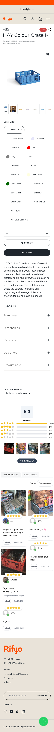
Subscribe (42, 695)
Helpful (7, 542)
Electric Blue (16, 130)
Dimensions (12, 327)
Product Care (12, 364)
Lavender (40, 139)
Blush (33, 166)
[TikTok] (17, 711)
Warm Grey (16, 202)
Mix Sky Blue (39, 202)
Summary (10, 315)
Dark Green (16, 184)
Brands (7, 670)
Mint (30, 157)
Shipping (15, 41)
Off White (15, 148)
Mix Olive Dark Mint (19, 220)
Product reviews (10, 474)
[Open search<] (25, 18)
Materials (10, 340)
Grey (13, 157)
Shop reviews (30, 474)
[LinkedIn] (23, 711)
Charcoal (15, 166)
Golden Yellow (17, 139)
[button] (47, 233)
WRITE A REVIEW (27, 461)
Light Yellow (37, 175)
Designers (10, 352)
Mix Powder (16, 211)
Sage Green (16, 193)
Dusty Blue (38, 184)
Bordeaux (38, 193)
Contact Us (8, 678)
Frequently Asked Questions (16, 674)
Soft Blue (15, 175)
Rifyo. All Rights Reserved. (23, 726)
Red (33, 148)
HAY (7, 29)
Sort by (33, 483)
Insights (7, 682)
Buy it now (27, 253)
